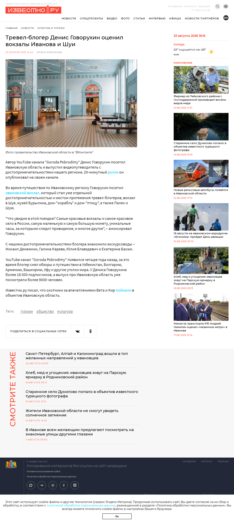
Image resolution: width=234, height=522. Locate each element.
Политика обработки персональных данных (51, 476)
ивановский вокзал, (22, 192)
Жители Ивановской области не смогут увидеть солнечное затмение (72, 413)
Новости (69, 18)
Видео (112, 18)
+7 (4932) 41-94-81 (200, 10)
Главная (11, 28)
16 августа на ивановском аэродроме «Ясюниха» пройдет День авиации (201, 235)
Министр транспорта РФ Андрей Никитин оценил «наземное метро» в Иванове (200, 327)
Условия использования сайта (43, 471)
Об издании (175, 6)
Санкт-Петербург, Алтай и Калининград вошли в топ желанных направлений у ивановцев (77, 355)
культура (65, 311)
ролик (113, 172)
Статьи (139, 18)
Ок (117, 516)
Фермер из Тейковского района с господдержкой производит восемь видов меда (200, 99)
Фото (125, 18)
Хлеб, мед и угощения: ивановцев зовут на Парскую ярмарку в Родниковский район (198, 280)
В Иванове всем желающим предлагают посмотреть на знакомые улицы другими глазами (80, 432)
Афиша (175, 18)
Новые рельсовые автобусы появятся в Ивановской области (201, 191)
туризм (26, 311)
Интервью (157, 18)
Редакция (204, 6)
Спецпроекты (91, 18)
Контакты (190, 6)
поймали (123, 290)
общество (45, 311)
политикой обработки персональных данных (81, 505)
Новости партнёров (202, 18)
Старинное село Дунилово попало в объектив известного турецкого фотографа (200, 146)
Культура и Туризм (51, 28)
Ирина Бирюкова (49, 52)
